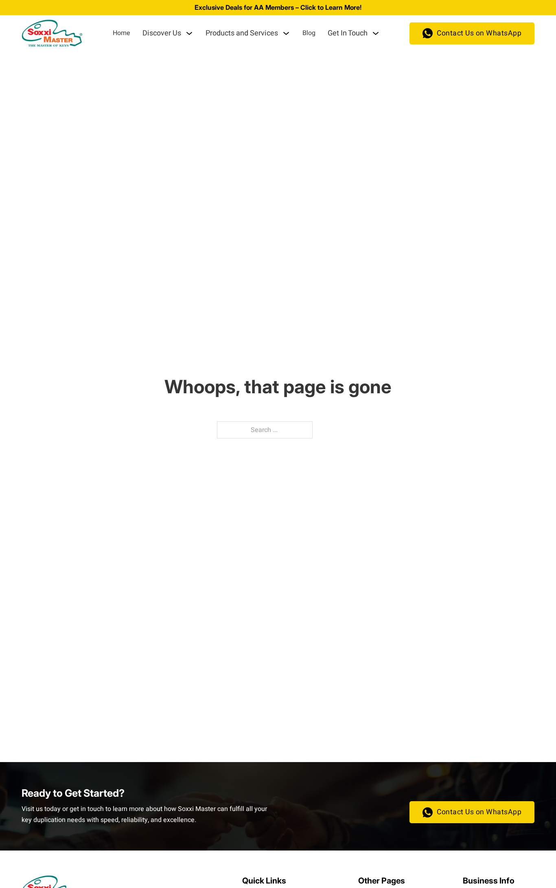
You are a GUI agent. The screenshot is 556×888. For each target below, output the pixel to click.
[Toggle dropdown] (189, 33)
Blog (308, 33)
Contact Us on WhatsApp (479, 33)
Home (121, 33)
